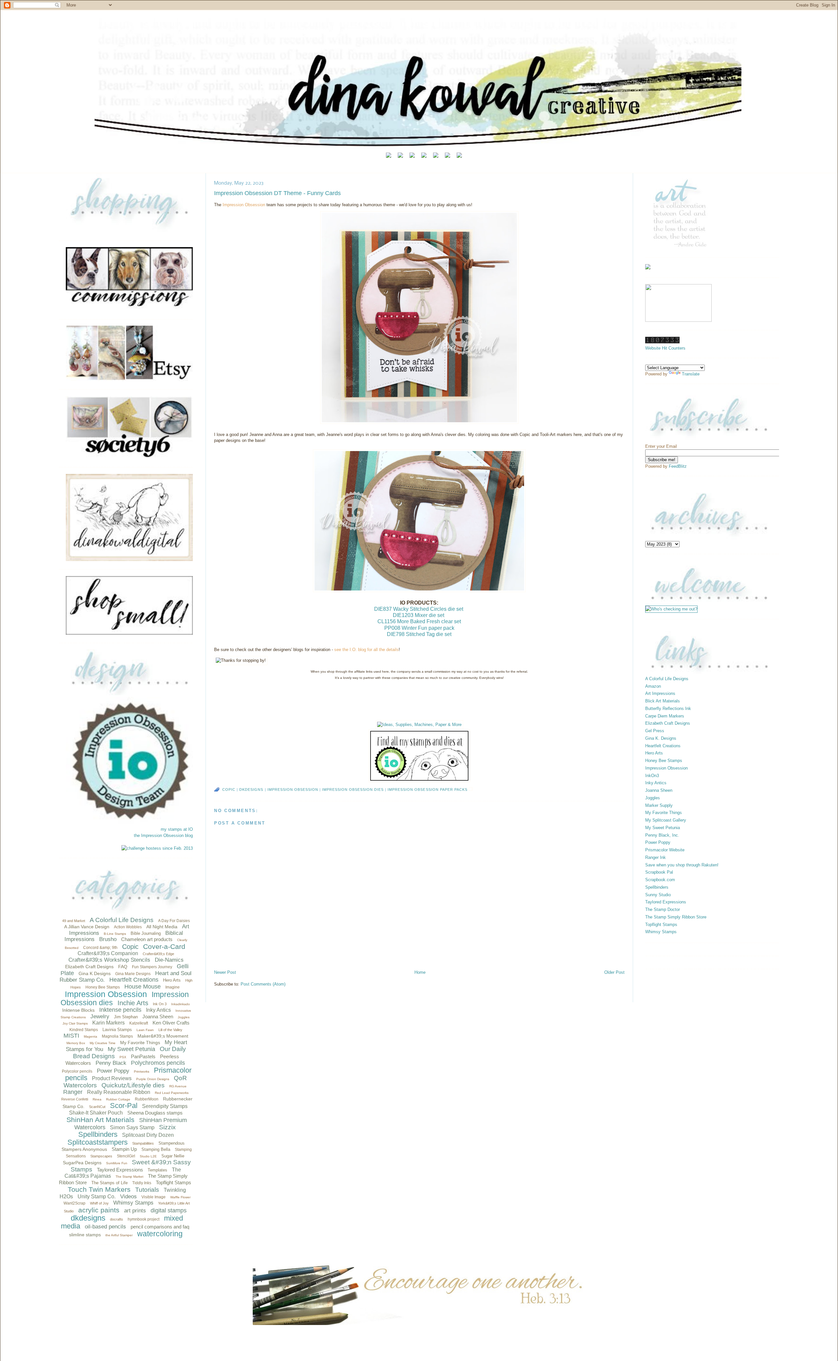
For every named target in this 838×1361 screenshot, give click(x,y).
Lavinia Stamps (117, 1029)
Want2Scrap (74, 1203)
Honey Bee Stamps (102, 987)
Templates (157, 1170)
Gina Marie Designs (133, 973)
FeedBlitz (678, 466)
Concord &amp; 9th (100, 947)
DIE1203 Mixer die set (418, 615)
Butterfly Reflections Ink (668, 708)
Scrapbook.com (660, 879)
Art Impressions (660, 693)
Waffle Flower (180, 1197)
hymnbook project (143, 1219)
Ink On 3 (160, 1004)
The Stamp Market (129, 1176)
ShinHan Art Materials (100, 1119)
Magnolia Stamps (117, 1036)
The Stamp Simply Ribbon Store (675, 917)
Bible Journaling (146, 933)
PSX (122, 1057)
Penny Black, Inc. (662, 835)
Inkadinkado (180, 1004)
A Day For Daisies (174, 920)
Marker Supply (659, 805)
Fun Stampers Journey (152, 967)
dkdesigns (88, 1217)
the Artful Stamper (119, 1235)
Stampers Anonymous (84, 1149)
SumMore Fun (116, 1163)
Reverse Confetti (74, 1099)
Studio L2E (148, 1156)
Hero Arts (172, 980)
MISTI (71, 1035)
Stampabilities (143, 1143)
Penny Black (111, 1063)
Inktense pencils (120, 1010)
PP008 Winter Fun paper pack (419, 628)
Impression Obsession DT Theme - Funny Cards (277, 193)
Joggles (184, 1017)
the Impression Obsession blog (163, 835)
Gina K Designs (95, 973)
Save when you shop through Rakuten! (682, 864)
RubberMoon (146, 1099)
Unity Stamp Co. (97, 1196)
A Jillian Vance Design (86, 926)
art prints (135, 1210)
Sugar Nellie (172, 1155)
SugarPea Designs (82, 1162)
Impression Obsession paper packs (427, 789)
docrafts (116, 1219)
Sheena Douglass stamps (155, 1113)
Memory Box (75, 1043)
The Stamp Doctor (662, 909)
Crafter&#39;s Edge (158, 954)
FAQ (122, 966)
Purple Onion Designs (152, 1079)
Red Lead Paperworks (172, 1093)
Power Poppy (113, 1071)
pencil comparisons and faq (160, 1226)
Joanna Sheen (157, 1016)
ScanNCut (97, 1107)
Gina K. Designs (660, 738)
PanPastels (143, 1056)
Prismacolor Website (664, 849)
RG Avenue (178, 1086)
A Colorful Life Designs (122, 919)
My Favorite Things (140, 1042)
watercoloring (160, 1233)
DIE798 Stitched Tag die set (419, 634)
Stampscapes (101, 1156)
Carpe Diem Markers (664, 716)
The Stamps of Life (109, 1182)
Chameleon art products (147, 939)
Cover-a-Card (164, 946)
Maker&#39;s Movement (162, 1036)
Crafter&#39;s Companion (108, 953)
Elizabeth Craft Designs (89, 966)
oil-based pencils (105, 1227)
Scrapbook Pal (659, 872)
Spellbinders (98, 1134)
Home (420, 972)
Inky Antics (158, 1010)
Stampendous (171, 1143)
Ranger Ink (655, 857)
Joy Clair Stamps (75, 1023)
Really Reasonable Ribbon (118, 1092)
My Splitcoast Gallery (665, 820)
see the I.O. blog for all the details (366, 649)
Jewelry (99, 1016)
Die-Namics (169, 960)
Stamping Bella (155, 1149)
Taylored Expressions (120, 1169)
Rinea (97, 1099)
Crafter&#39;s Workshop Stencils (109, 960)
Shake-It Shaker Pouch (96, 1113)
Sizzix (167, 1127)
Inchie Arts (133, 1003)
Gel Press (654, 730)
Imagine (172, 987)
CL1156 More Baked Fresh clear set (419, 621)
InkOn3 (652, 775)
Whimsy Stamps (133, 1203)
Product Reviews (112, 1078)
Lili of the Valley (170, 1030)
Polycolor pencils (77, 1071)
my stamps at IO (177, 829)
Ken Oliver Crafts (171, 1022)
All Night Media (161, 926)
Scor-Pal (123, 1105)
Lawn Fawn (145, 1030)
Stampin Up (124, 1149)
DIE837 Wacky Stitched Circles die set (418, 609)
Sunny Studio (658, 894)
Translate (691, 374)
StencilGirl (126, 1156)
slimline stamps (85, 1234)
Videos (128, 1196)
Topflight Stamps (173, 1182)
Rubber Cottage (118, 1099)
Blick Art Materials (662, 701)
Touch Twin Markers (99, 1189)
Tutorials (147, 1189)
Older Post (614, 972)
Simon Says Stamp (132, 1127)
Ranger (72, 1092)
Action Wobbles (128, 927)
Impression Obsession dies (353, 789)
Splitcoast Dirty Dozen (148, 1135)
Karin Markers (108, 1022)
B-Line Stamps (115, 933)
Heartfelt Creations (133, 979)
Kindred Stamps (83, 1029)
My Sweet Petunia (131, 1049)
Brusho (108, 939)
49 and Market (73, 921)
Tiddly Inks (141, 1183)
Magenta (90, 1036)
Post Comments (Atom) (263, 984)
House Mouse (142, 986)
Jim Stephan (126, 1016)
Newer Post (225, 972)
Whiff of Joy (99, 1203)
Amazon (653, 686)
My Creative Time (103, 1043)
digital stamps (169, 1210)
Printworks (141, 1071)
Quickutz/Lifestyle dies (133, 1085)
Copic (130, 946)
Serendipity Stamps (165, 1106)
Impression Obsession (106, 994)
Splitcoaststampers (97, 1142)
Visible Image (153, 1197)
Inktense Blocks (78, 1010)
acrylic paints (98, 1210)
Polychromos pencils (158, 1063)
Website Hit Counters (665, 348)
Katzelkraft (138, 1023)
